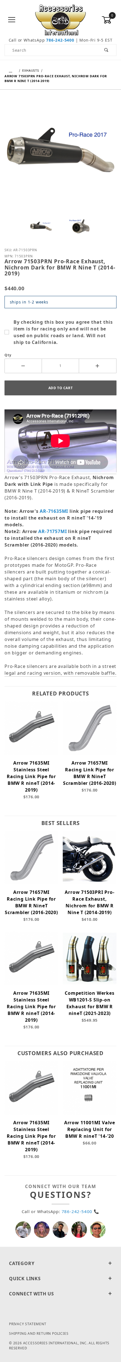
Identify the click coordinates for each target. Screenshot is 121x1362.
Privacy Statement (27, 1324)
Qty (8, 355)
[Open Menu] (12, 20)
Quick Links (25, 1278)
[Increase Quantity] (97, 366)
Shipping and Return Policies (38, 1333)
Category (21, 1263)
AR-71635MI (54, 511)
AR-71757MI (52, 531)
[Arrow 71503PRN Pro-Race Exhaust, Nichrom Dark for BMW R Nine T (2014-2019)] (60, 154)
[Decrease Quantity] (23, 366)
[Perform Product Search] (106, 50)
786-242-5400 (60, 40)
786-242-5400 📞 (80, 1211)
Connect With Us (31, 1294)
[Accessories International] (61, 19)
